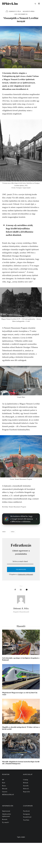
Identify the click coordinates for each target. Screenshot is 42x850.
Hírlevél (26, 788)
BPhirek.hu (10, 3)
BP (3, 779)
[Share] (15, 589)
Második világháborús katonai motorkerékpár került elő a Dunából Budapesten (20, 762)
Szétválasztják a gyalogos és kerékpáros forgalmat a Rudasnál (20, 659)
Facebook (26, 811)
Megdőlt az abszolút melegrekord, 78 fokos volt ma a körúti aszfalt (21, 728)
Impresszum (6, 811)
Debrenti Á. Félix (15, 11)
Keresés (4, 819)
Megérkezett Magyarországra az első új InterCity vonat (19, 693)
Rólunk (25, 782)
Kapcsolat (26, 791)
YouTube (26, 820)
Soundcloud (27, 817)
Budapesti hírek (28, 11)
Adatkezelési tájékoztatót (25, 574)
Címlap (25, 779)
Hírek (13, 531)
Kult (3, 782)
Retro (4, 785)
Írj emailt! (5, 822)
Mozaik (4, 788)
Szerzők (26, 785)
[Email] (21, 589)
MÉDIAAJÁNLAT (8, 794)
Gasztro (4, 791)
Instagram (26, 814)
